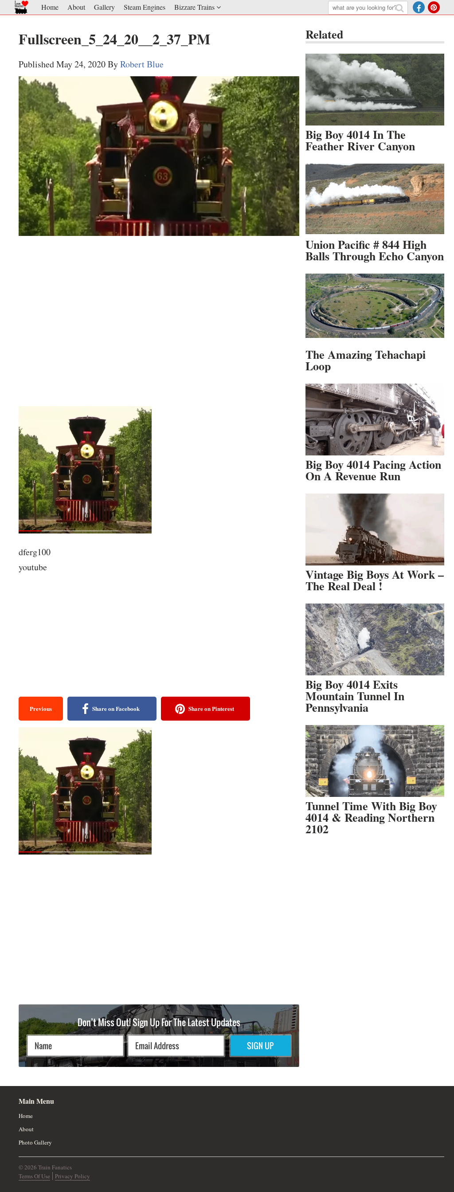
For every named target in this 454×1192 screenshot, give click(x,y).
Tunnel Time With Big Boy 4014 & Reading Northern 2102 (371, 817)
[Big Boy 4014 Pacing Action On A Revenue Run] (374, 419)
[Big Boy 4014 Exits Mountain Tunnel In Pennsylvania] (374, 639)
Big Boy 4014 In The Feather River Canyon (360, 140)
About (76, 7)
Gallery (104, 7)
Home (50, 7)
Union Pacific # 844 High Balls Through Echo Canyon (374, 250)
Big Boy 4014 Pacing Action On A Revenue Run (373, 470)
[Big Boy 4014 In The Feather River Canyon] (374, 89)
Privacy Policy (72, 1176)
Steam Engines (144, 7)
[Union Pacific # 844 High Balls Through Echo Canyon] (374, 199)
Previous (41, 708)
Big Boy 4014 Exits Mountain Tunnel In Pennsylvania (354, 696)
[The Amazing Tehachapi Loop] (374, 309)
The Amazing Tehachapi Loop (365, 360)
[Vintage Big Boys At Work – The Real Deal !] (374, 529)
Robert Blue (142, 64)
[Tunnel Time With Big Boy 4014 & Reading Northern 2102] (374, 761)
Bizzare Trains (194, 7)
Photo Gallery (35, 1142)
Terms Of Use (34, 1176)
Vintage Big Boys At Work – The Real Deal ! (374, 580)
